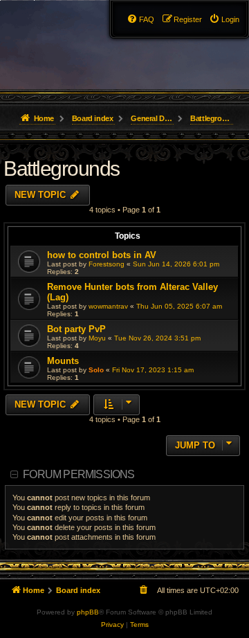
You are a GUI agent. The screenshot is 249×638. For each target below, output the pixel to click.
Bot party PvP (76, 329)
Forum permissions (78, 474)
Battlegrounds (61, 168)
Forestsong (106, 264)
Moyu (97, 338)
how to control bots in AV (101, 255)
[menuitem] (224, 19)
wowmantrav (108, 306)
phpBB (88, 612)
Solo (96, 370)
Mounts (63, 361)
